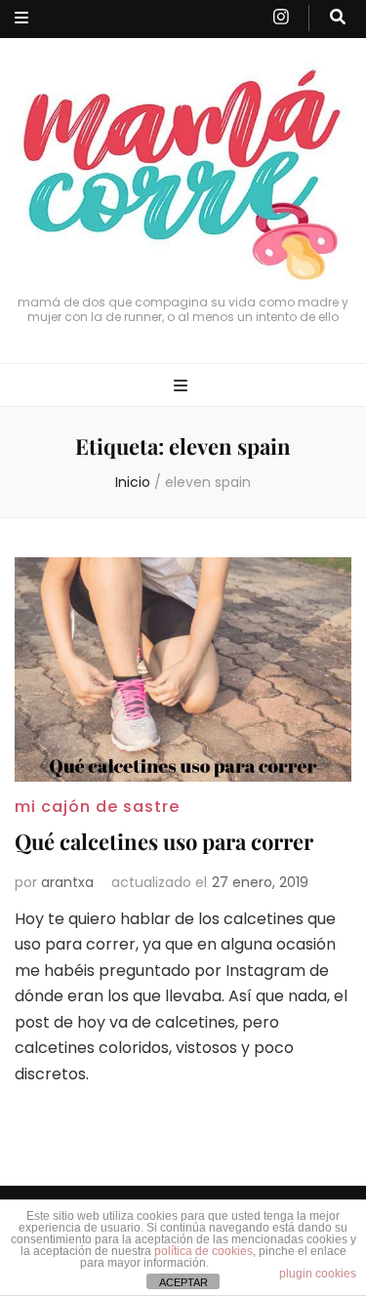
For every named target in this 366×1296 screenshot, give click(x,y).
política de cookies (203, 1251)
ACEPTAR (183, 1282)
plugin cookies (317, 1273)
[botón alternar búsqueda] (338, 18)
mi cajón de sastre (97, 806)
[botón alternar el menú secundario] (21, 19)
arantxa (67, 882)
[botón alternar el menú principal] (183, 387)
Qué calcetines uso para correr (164, 841)
